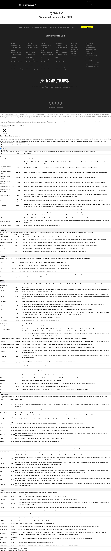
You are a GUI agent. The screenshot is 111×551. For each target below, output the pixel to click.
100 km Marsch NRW (45, 61)
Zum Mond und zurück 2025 (92, 62)
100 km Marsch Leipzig (46, 47)
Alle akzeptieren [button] (20, 125)
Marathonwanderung (90, 49)
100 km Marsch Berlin (16, 54)
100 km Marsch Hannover (32, 47)
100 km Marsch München (47, 54)
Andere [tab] (1, 488)
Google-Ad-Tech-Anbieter (100, 139)
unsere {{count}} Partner (11, 114)
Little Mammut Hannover (32, 45)
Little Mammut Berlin (16, 52)
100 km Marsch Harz (30, 54)
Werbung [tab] (2, 393)
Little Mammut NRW (45, 60)
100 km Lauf (73, 55)
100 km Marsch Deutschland (92, 66)
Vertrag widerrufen (87, 27)
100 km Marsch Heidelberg (32, 61)
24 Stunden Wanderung (91, 55)
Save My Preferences (13, 548)
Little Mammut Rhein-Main (47, 67)
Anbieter (27, 144)
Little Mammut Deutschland (92, 64)
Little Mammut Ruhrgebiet (61, 45)
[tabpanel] (55, 189)
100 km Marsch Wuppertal (61, 69)
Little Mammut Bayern (16, 45)
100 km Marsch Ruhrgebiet (61, 47)
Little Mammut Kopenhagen (32, 67)
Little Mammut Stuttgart (61, 52)
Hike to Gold (88, 59)
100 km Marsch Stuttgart (61, 54)
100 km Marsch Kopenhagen (32, 69)
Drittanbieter (84, 139)
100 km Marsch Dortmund (17, 61)
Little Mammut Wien (60, 60)
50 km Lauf (73, 53)
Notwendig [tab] (2, 146)
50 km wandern (74, 47)
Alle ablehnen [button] (13, 125)
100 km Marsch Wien (60, 61)
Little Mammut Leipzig (46, 45)
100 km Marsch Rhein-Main (47, 69)
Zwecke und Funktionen (17, 144)
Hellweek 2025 (88, 61)
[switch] (0, 230)
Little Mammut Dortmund (17, 60)
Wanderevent (88, 53)
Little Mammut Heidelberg (32, 60)
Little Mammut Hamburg (16, 67)
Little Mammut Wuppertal (61, 67)
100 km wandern (74, 49)
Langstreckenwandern (90, 47)
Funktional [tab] (2, 229)
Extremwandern (89, 45)
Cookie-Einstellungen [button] (5, 125)
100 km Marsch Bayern (16, 47)
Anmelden (89, 1)
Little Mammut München (46, 52)
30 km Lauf (73, 51)
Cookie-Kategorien (5, 144)
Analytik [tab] (2, 280)
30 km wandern (74, 45)
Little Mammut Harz (30, 52)
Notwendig (3, 148)
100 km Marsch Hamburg (17, 69)
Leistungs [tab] (2, 254)
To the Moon (88, 57)
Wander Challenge (89, 51)
